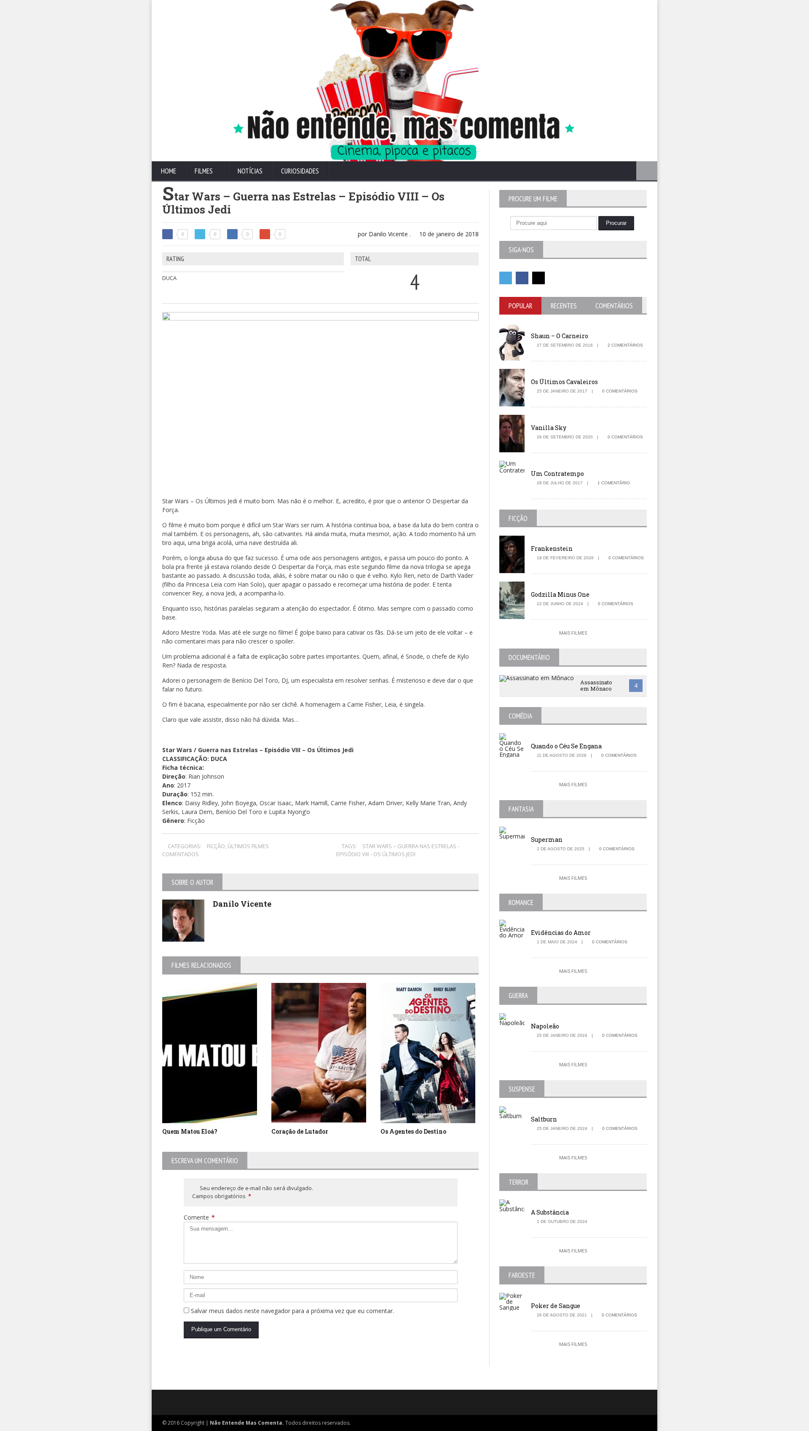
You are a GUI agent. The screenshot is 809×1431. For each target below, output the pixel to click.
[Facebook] (522, 278)
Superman (547, 840)
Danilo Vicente (242, 904)
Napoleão (545, 1026)
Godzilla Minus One (560, 594)
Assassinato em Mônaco (596, 685)
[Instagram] (538, 278)
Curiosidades (300, 171)
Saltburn (544, 1119)
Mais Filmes (573, 633)
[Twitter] (505, 278)
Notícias (250, 171)
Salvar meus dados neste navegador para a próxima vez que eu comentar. (292, 1311)
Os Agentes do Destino (413, 1131)
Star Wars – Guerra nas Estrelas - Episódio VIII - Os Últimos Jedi (397, 850)
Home (168, 171)
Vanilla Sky (548, 428)
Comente (199, 1217)
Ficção (216, 846)
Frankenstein (552, 549)
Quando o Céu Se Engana (566, 746)
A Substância (550, 1212)
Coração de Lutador (299, 1131)
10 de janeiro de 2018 (448, 234)
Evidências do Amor (561, 933)
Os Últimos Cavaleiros (564, 382)
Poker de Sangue (555, 1306)
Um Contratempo (557, 474)
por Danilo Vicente (382, 234)
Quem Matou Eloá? (189, 1131)
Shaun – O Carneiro (559, 336)
